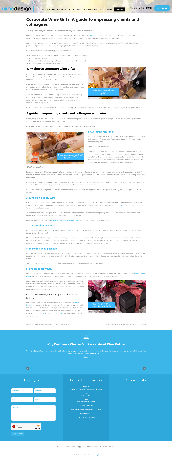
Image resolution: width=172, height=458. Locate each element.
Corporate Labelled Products (57, 9)
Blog (101, 9)
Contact (109, 9)
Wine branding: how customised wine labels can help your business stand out (48, 325)
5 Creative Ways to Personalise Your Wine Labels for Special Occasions (125, 325)
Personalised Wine (90, 9)
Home (42, 9)
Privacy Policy (98, 455)
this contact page (56, 313)
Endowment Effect (97, 35)
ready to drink (116, 205)
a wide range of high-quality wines (64, 220)
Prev (27, 368)
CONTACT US (162, 8)
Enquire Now (18, 434)
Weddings (76, 9)
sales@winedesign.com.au (86, 402)
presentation (71, 230)
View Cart (120, 9)
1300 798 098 (141, 8)
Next (144, 368)
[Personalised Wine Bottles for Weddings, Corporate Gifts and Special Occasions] (19, 11)
